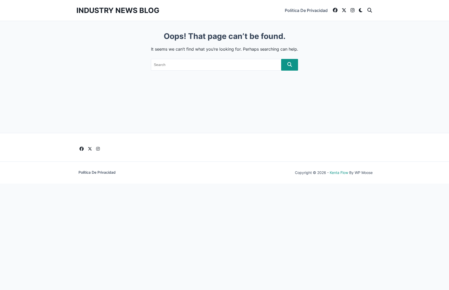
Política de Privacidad (306, 10)
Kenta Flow (339, 173)
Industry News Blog (117, 10)
